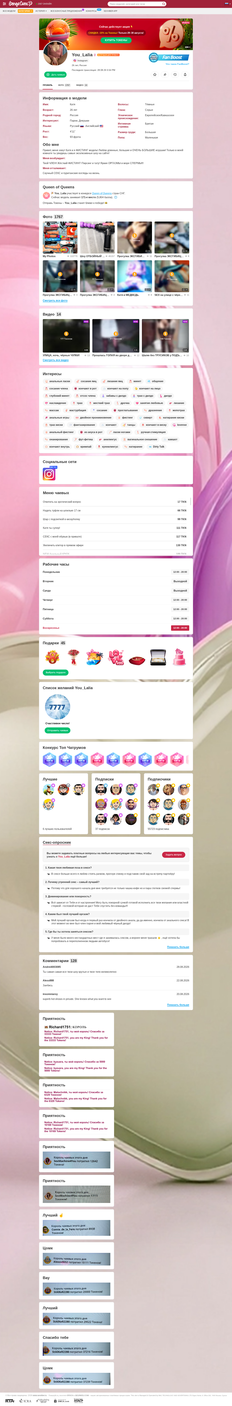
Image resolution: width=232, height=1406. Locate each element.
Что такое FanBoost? (177, 64)
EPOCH (70, 1395)
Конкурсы (91, 11)
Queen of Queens (102, 193)
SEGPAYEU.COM (82, 1395)
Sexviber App (110, 11)
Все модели (9, 11)
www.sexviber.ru (40, 1395)
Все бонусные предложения (66, 11)
